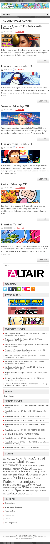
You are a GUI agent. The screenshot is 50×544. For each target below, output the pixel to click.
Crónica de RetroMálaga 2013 (14, 184)
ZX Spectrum (28, 494)
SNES (6, 490)
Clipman (31, 462)
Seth (31, 487)
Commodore (12, 465)
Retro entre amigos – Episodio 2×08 (16, 144)
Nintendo (23, 474)
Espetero (40, 466)
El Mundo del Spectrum (13, 507)
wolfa (10, 493)
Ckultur (22, 462)
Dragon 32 (25, 466)
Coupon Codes (38, 537)
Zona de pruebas (11, 523)
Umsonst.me (29, 537)
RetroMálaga (10, 484)
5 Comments (19, 69)
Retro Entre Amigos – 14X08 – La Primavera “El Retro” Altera (25, 425)
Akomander (11, 459)
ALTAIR (19, 459)
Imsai (6, 469)
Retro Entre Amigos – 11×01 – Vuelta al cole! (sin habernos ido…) (22, 27)
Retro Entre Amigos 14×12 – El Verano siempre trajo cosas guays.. (26, 334)
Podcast (19, 478)
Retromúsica (23, 485)
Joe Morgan (14, 469)
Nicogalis (12, 475)
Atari (5, 462)
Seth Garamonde (39, 487)
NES (5, 475)
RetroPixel (34, 484)
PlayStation (7, 478)
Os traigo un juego (38, 475)
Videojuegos (34, 491)
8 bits (5, 459)
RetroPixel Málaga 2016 (12, 488)
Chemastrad (11, 462)
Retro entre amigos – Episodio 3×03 (16, 66)
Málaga (36, 471)
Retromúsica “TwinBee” (11, 224)
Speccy (7, 519)
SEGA (25, 487)
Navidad (44, 472)
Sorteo (11, 491)
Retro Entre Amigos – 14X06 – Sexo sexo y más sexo (26, 373)
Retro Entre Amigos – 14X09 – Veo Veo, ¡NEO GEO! (24, 420)
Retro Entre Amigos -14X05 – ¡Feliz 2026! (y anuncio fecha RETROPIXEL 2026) (26, 443)
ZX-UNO (18, 493)
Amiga (28, 458)
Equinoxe (33, 466)
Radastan (29, 478)
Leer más (43, 61)
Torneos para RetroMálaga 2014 (15, 106)
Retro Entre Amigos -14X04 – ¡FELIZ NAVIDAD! (22, 447)
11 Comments (20, 188)
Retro (37, 478)
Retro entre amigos (19, 481)
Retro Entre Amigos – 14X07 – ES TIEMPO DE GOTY (25, 430)
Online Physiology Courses (24, 538)
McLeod (26, 468)
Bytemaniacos (10, 503)
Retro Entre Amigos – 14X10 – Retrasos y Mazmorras (25, 417)
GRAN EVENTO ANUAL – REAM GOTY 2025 (22, 434)
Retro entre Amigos (29, 535)
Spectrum (22, 490)
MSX (29, 471)
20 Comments (20, 147)
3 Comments (20, 110)
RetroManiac (9, 515)
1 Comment (20, 228)
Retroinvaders (10, 511)
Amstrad (39, 458)
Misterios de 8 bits (14, 471)
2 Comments (20, 32)
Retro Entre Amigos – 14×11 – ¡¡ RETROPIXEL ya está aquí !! (26, 384)
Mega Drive (37, 469)
